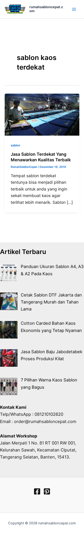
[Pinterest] (46, 491)
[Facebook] (37, 491)
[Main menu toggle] (74, 9)
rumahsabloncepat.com (46, 9)
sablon (15, 145)
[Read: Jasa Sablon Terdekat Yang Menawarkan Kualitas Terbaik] (42, 114)
